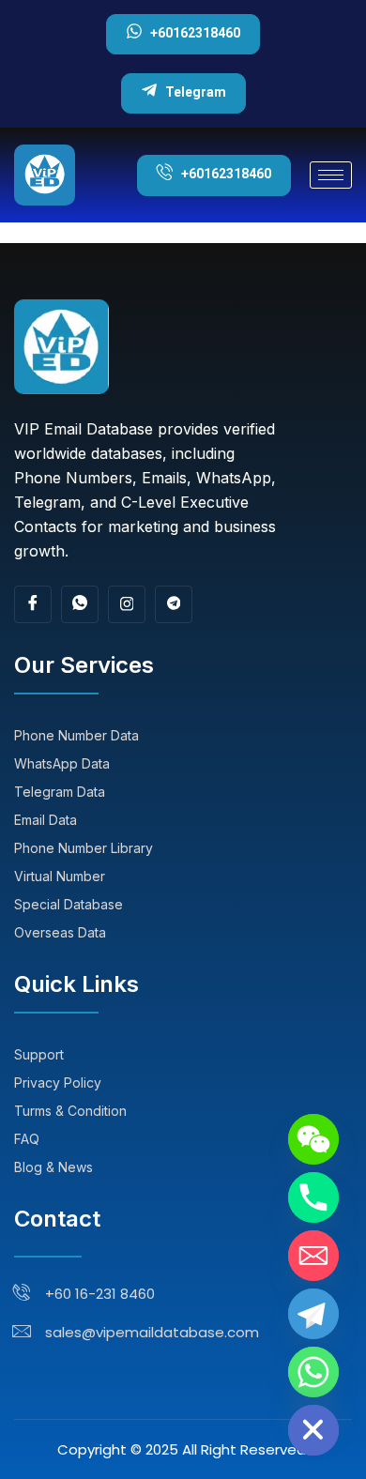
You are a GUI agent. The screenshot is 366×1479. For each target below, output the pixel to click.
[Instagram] (126, 604)
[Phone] (313, 1197)
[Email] (313, 1255)
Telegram (195, 91)
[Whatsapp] (313, 1372)
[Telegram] (173, 604)
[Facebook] (33, 604)
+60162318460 (195, 32)
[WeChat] (313, 1139)
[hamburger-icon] (331, 175)
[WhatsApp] (80, 604)
